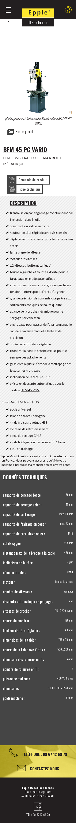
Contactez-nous (44, 768)
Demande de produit (33, 179)
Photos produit (25, 131)
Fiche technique (30, 189)
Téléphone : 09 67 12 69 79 (44, 754)
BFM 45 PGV (30, 390)
